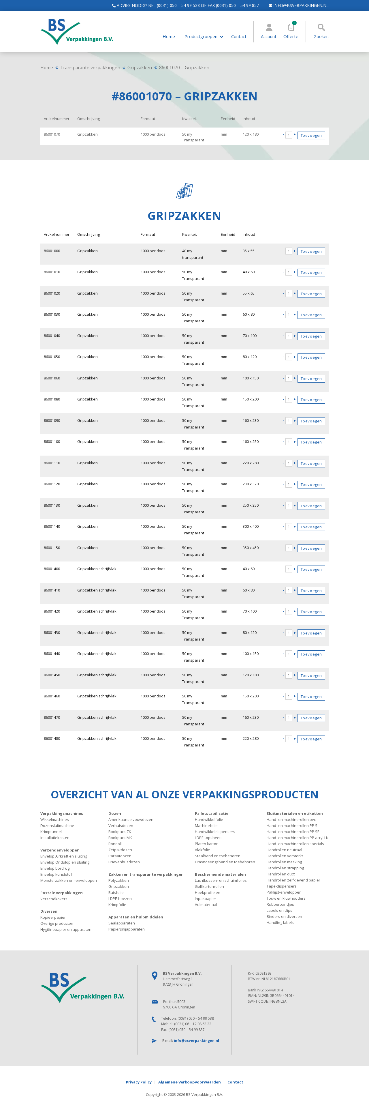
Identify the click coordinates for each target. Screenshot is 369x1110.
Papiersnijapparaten (126, 929)
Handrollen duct (281, 874)
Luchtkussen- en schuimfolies (221, 880)
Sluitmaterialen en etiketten (295, 813)
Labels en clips (279, 910)
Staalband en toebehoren (217, 855)
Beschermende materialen (220, 874)
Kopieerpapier (53, 917)
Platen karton (207, 843)
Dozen (114, 813)
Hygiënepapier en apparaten (65, 929)
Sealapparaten (121, 923)
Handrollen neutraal (284, 849)
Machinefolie (206, 825)
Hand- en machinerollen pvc (291, 819)
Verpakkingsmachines (61, 813)
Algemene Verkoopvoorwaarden (189, 1082)
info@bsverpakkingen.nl (300, 5)
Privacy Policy (139, 1082)
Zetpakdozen (120, 849)
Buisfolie (116, 892)
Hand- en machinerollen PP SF (293, 831)
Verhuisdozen (120, 825)
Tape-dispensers (282, 886)
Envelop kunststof (56, 874)
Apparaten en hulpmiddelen (135, 917)
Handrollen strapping (285, 868)
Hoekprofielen (207, 892)
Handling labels (280, 922)
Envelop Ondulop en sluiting (64, 862)
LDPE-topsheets (209, 837)
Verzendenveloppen (60, 850)
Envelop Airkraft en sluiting (63, 856)
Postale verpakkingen (61, 892)
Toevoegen (311, 135)
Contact (238, 36)
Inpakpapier (205, 898)
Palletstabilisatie (211, 813)
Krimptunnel (51, 831)
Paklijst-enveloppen (284, 892)
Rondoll (115, 843)
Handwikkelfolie (209, 819)
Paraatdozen (119, 855)
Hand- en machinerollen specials (295, 843)
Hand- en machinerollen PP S (292, 825)
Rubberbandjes (280, 904)
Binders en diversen (284, 916)
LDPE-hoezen (120, 898)
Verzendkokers (53, 898)
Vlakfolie (202, 849)
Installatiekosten (54, 837)
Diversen (48, 911)
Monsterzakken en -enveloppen (68, 880)
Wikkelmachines (54, 819)
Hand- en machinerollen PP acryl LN (298, 837)
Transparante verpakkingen (90, 67)
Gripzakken (139, 67)
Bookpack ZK (119, 831)
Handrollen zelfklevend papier (293, 880)
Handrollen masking (284, 861)
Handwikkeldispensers (215, 831)
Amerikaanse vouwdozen (130, 819)
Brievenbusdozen (124, 861)
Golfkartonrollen (209, 886)
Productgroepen (200, 36)
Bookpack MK (120, 837)
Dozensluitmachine (57, 825)
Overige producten (56, 923)
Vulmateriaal (206, 904)
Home (169, 36)
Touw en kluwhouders (286, 898)
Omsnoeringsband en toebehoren (225, 861)
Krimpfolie (117, 904)
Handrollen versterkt (285, 855)
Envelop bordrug (54, 868)
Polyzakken (118, 880)
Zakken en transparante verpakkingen (146, 874)
